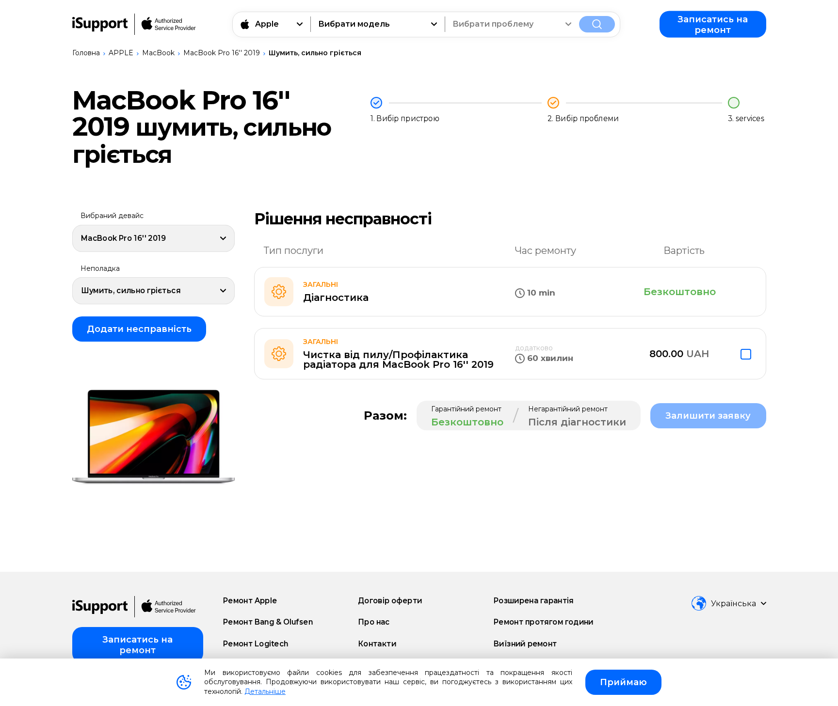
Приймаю (623, 682)
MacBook (158, 52)
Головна (86, 52)
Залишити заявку (708, 415)
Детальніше (265, 691)
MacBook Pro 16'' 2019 (221, 52)
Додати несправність (139, 329)
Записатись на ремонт (712, 24)
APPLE (121, 52)
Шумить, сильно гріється (315, 52)
